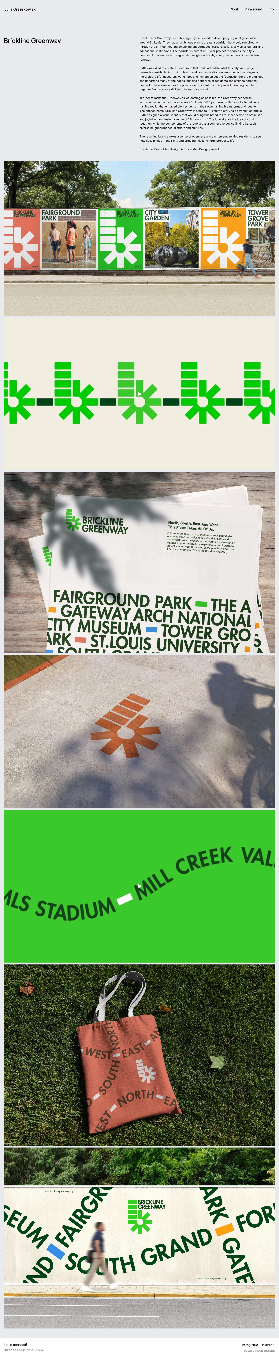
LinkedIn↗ (267, 1345)
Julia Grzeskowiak (19, 9)
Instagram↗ (250, 1345)
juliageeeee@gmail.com (23, 1350)
